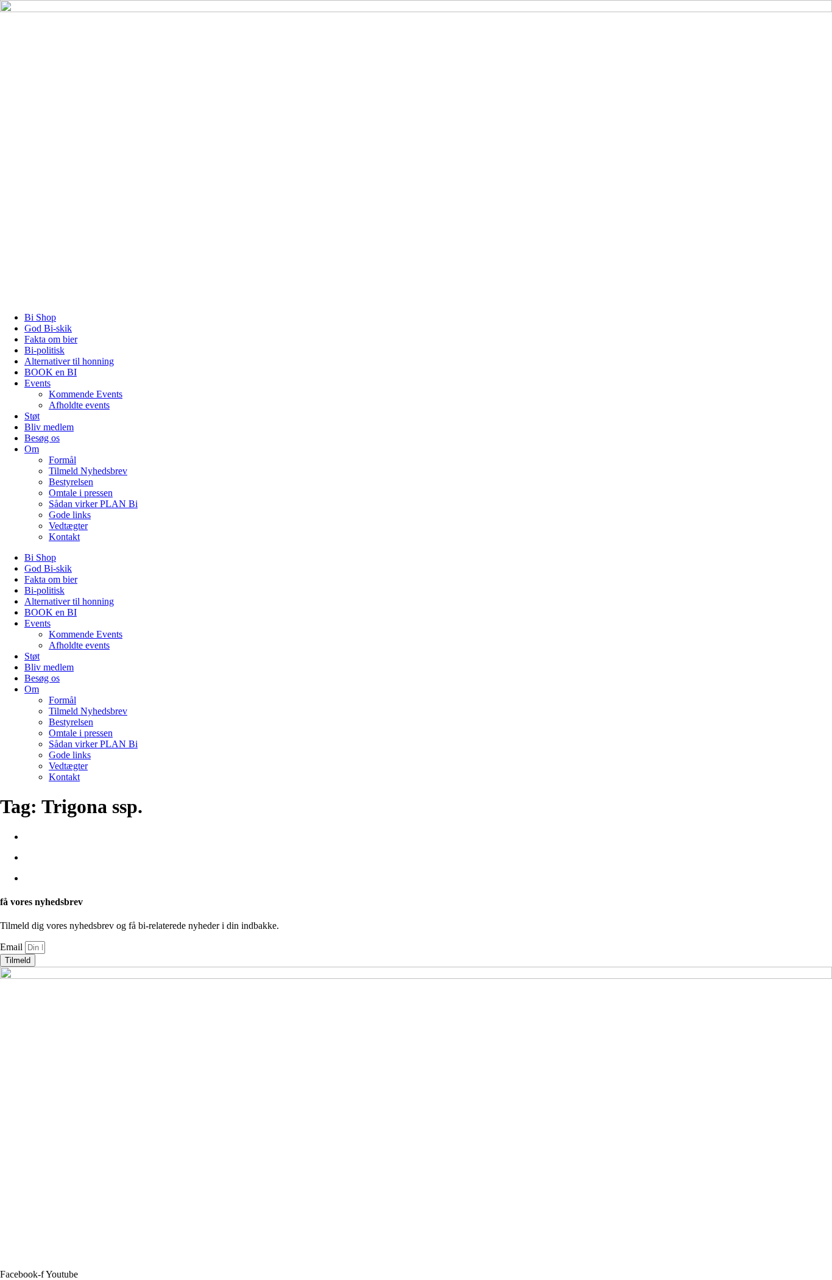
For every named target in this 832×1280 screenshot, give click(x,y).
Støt (32, 416)
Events (37, 383)
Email (12, 947)
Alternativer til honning (69, 361)
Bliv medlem (49, 427)
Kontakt (64, 537)
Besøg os (42, 438)
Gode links (70, 515)
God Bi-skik (48, 328)
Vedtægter (68, 526)
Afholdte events (79, 405)
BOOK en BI (50, 372)
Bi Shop (40, 317)
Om (31, 449)
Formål (62, 460)
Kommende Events (85, 394)
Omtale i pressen (81, 493)
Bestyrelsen (71, 482)
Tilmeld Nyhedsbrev (88, 471)
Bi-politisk (44, 350)
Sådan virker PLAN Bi (93, 504)
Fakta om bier (50, 339)
